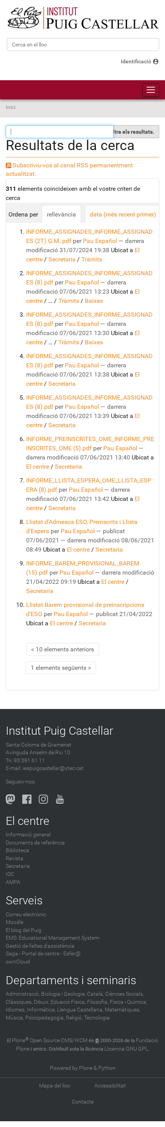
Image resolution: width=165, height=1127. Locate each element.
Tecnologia (97, 1018)
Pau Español (100, 241)
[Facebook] (26, 799)
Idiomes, (16, 1009)
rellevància (61, 214)
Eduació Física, (68, 1002)
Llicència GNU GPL (126, 1049)
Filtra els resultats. (131, 132)
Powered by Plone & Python (83, 1068)
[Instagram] (43, 799)
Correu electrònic (26, 914)
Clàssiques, (19, 1002)
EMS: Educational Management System (52, 938)
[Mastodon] (10, 799)
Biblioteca (17, 850)
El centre (37, 466)
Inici (10, 107)
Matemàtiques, (122, 1009)
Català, (95, 994)
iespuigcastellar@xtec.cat (53, 768)
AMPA (13, 882)
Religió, (74, 1018)
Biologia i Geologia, (63, 994)
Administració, (23, 994)
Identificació (136, 61)
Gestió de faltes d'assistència (40, 946)
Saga (12, 953)
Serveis (24, 900)
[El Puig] (82, 18)
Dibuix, (42, 1002)
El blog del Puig (23, 930)
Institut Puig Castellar (59, 730)
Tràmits (91, 259)
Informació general (28, 834)
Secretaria (62, 259)
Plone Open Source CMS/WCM (49, 1040)
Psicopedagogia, (45, 1018)
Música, (15, 1018)
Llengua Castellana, (80, 1009)
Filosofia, (98, 1002)
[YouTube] (59, 799)
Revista (14, 858)
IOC (10, 874)
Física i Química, (128, 1002)
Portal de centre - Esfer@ (51, 953)
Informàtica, (41, 1009)
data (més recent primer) (123, 214)
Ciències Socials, (124, 994)
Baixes (94, 300)
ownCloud (18, 961)
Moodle (14, 922)
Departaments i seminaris (71, 980)
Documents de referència (35, 842)
